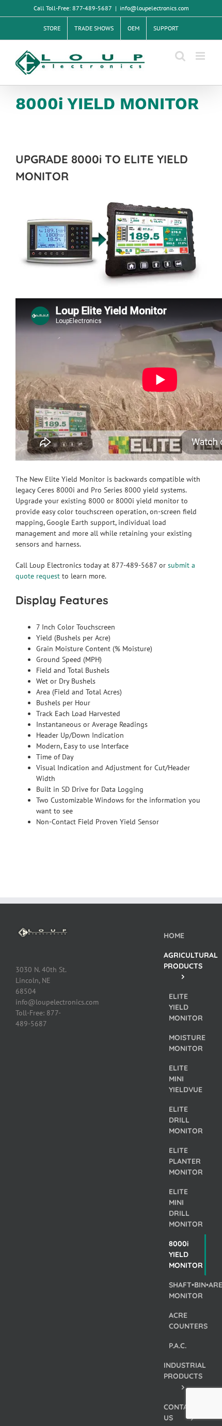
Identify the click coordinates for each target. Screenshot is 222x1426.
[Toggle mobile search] (180, 55)
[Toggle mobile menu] (201, 55)
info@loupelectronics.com (154, 8)
